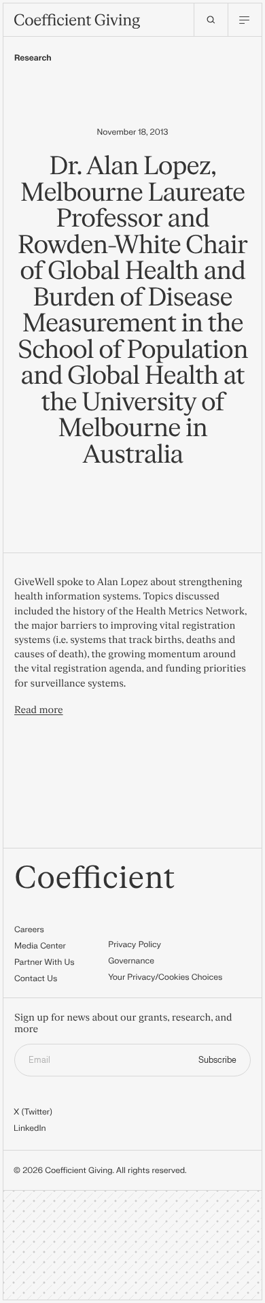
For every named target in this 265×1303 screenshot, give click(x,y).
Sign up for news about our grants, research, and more (123, 1024)
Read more (38, 710)
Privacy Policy (134, 944)
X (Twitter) (33, 1111)
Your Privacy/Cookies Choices (165, 977)
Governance (131, 960)
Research (33, 57)
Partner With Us (44, 962)
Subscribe (217, 1060)
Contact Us (35, 978)
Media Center (40, 945)
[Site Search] (211, 19)
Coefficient (94, 878)
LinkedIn (30, 1128)
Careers (29, 929)
